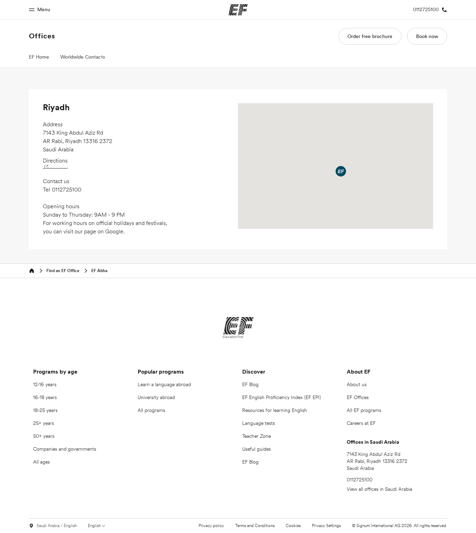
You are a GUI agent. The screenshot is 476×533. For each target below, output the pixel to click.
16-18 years (45, 397)
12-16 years (44, 384)
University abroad (156, 397)
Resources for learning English (274, 410)
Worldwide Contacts (82, 56)
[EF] (238, 327)
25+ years (43, 423)
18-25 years (45, 410)
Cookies (293, 525)
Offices (42, 36)
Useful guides (256, 448)
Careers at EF (361, 423)
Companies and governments (64, 448)
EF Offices (358, 397)
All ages (41, 461)
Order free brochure (369, 36)
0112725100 (66, 189)
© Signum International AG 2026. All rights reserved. (399, 525)
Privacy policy (211, 525)
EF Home (39, 56)
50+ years (43, 436)
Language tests (258, 423)
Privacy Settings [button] (326, 525)
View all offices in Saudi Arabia (379, 489)
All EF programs (364, 410)
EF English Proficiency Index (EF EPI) (281, 397)
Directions (55, 160)
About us (357, 384)
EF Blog (250, 384)
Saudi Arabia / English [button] (57, 525)
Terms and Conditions (255, 525)
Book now (427, 36)
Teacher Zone (256, 436)
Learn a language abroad (164, 384)
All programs (151, 410)
